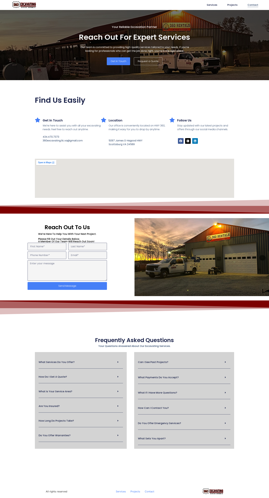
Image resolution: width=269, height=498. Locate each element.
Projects (232, 5)
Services (212, 5)
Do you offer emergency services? (159, 423)
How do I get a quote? (53, 377)
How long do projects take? (56, 421)
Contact (253, 5)
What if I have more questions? (157, 392)
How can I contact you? (153, 408)
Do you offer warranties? (55, 435)
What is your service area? (55, 391)
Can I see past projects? (153, 362)
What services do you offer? (57, 362)
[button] (81, 362)
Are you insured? (49, 406)
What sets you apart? (152, 438)
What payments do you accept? (158, 377)
